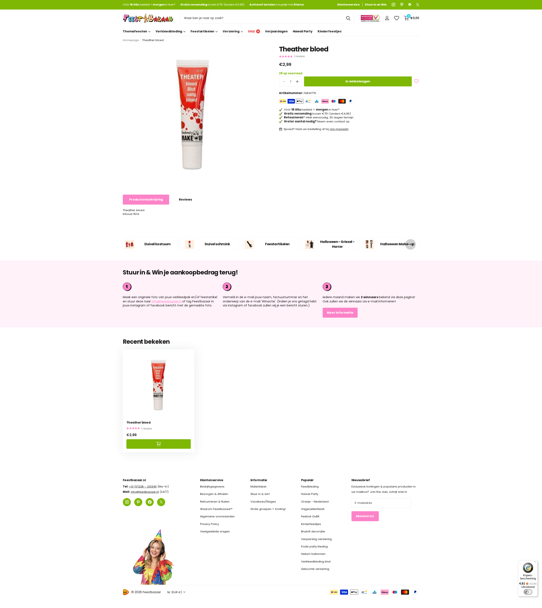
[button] (297, 82)
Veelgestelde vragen (215, 532)
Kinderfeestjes (330, 31)
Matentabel (258, 487)
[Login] (387, 18)
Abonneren (365, 516)
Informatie (258, 480)
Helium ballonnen (313, 554)
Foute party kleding (314, 546)
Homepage (131, 40)
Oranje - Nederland (315, 502)
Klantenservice (211, 480)
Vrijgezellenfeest (312, 509)
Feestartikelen (202, 31)
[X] (417, 5)
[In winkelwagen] (158, 444)
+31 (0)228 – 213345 (143, 487)
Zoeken (348, 18)
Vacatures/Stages (263, 502)
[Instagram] (393, 5)
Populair (307, 480)
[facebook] (409, 5)
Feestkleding (310, 487)
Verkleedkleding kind (315, 562)
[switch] (528, 591)
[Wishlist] (396, 18)
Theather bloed (138, 423)
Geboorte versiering (315, 569)
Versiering (231, 31)
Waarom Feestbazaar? (216, 509)
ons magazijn (339, 129)
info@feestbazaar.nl (166, 301)
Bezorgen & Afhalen (214, 494)
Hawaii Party (302, 31)
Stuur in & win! (260, 494)
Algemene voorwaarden (217, 517)
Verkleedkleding (169, 31)
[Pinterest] (401, 5)
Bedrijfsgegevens (212, 487)
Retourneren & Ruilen (215, 502)
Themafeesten (135, 31)
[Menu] (535, 562)
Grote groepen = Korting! (268, 509)
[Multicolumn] (371, 287)
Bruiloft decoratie (313, 532)
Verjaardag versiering (316, 539)
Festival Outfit (310, 517)
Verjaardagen (276, 31)
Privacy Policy (209, 524)
